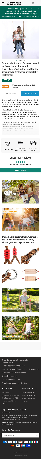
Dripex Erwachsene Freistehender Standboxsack (15, 361)
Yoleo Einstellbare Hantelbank (14, 373)
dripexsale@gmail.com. (13, 420)
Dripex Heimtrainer (9, 376)
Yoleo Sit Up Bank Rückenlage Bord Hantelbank (20, 369)
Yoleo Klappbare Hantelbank (13, 366)
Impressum (5, 392)
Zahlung (4, 404)
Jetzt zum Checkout (30, 93)
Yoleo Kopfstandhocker (11, 379)
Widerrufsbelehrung (28, 395)
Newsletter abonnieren (11, 430)
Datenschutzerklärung (9, 401)
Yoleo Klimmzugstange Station (14, 383)
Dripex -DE (25, 452)
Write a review (20, 170)
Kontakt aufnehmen (28, 398)
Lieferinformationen (28, 392)
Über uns (25, 401)
